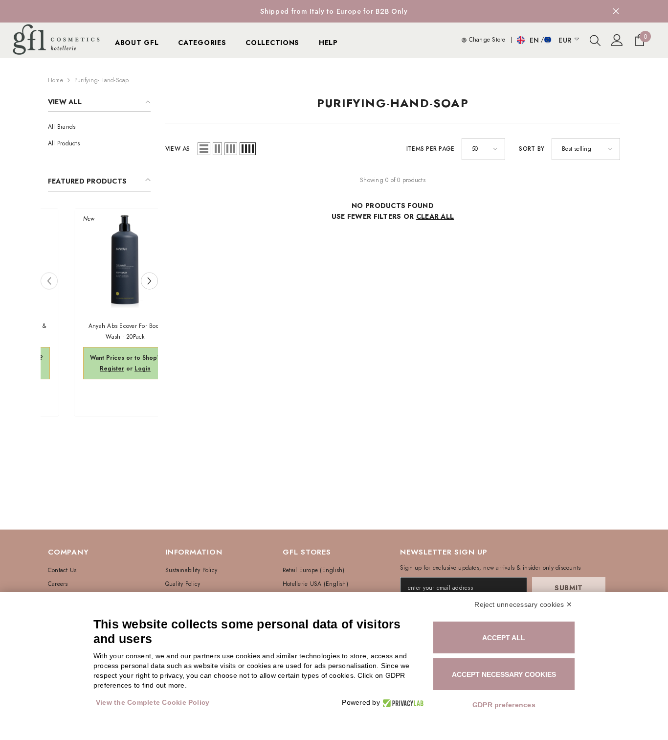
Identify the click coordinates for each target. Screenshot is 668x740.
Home (55, 80)
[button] (149, 281)
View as (177, 148)
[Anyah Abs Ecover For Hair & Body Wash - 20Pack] (99, 260)
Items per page (430, 148)
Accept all (503, 638)
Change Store (486, 39)
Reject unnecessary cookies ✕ (523, 604)
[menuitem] (99, 126)
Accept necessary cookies (504, 674)
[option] (334, 11)
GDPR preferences (503, 705)
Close (616, 11)
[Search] (595, 40)
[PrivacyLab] (401, 702)
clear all (435, 216)
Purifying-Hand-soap (101, 80)
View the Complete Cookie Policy (152, 702)
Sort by (531, 148)
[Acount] (617, 40)
